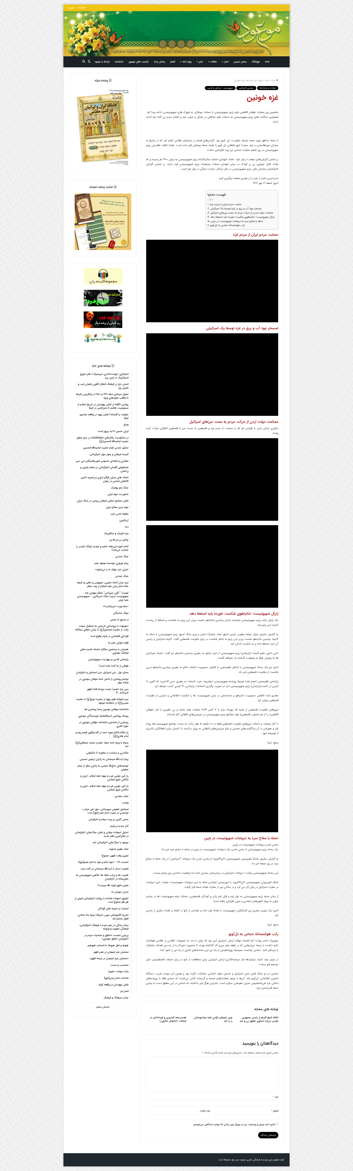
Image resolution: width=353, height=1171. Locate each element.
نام (275, 1097)
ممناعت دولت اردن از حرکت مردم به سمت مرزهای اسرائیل (242, 213)
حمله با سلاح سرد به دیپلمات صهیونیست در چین (237, 221)
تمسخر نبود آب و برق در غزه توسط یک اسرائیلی (236, 209)
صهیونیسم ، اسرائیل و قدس (220, 88)
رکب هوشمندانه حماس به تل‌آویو (227, 225)
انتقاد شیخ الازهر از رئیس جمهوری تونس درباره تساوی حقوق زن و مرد (259, 1019)
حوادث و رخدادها (254, 80)
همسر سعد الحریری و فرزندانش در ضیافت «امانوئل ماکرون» (168, 1019)
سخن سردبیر (240, 62)
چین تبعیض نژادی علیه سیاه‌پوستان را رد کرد (213, 1019)
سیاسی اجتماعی (246, 88)
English (81, 8)
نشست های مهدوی (139, 62)
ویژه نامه (186, 62)
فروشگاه (256, 62)
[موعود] (176, 33)
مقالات (213, 62)
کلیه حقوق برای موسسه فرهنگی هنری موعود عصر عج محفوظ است (251, 1160)
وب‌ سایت (205, 1111)
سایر (201, 62)
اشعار (172, 62)
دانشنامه (119, 62)
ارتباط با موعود (102, 62)
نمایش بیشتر (103, 1007)
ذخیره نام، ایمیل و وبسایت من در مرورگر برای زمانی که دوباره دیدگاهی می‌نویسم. (234, 1124)
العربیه (71, 8)
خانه (267, 62)
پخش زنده (159, 62)
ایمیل (274, 1111)
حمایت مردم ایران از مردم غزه (226, 204)
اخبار (226, 62)
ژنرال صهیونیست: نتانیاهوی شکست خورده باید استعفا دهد (242, 217)
